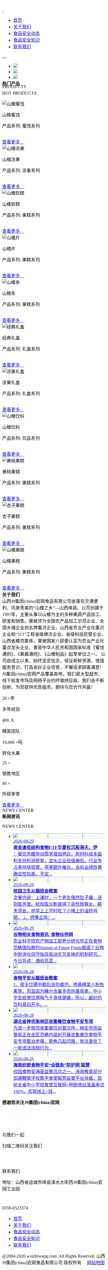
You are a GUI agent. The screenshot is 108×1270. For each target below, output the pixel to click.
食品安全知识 (26, 40)
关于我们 (22, 27)
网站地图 (96, 1262)
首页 (17, 20)
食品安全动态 (26, 33)
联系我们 (22, 46)
